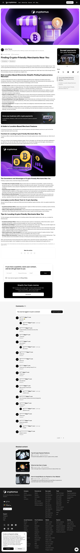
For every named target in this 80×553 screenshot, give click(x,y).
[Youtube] (12, 525)
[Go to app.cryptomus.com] (11, 2)
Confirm (8, 548)
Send (45, 273)
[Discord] (12, 528)
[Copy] (78, 72)
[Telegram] (4, 528)
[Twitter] (4, 525)
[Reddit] (8, 528)
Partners (20, 548)
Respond (21, 320)
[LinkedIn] (15, 525)
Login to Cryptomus (57, 311)
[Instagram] (8, 525)
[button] (28, 161)
